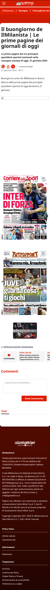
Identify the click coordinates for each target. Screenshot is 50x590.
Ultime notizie (8, 536)
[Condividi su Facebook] (8, 66)
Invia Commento (34, 398)
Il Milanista (8, 10)
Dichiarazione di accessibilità (15, 580)
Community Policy (10, 572)
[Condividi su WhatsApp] (3, 66)
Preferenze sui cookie (12, 583)
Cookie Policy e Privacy (12, 576)
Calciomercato (8, 539)
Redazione (7, 554)
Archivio (6, 568)
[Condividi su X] (13, 66)
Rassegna (23, 10)
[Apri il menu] (4, 3)
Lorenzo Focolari (26, 66)
